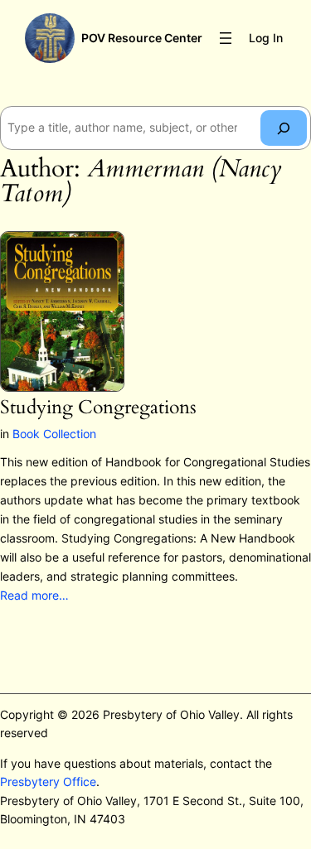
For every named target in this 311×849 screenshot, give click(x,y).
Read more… (34, 595)
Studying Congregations (98, 407)
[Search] (283, 128)
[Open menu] (226, 38)
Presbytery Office (48, 781)
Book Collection (54, 434)
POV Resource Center (141, 38)
